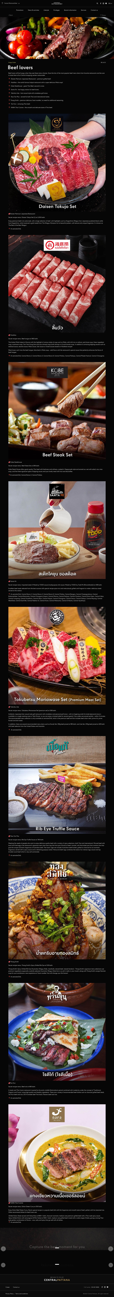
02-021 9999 (95, 1287)
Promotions (19, 10)
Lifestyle (46, 10)
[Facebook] (101, 4)
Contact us (94, 10)
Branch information (70, 10)
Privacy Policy (10, 1294)
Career (8, 1287)
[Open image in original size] (57, 3)
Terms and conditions (21, 1294)
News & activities (33, 10)
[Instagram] (103, 4)
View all (57, 1271)
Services (83, 10)
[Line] (106, 4)
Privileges (56, 10)
